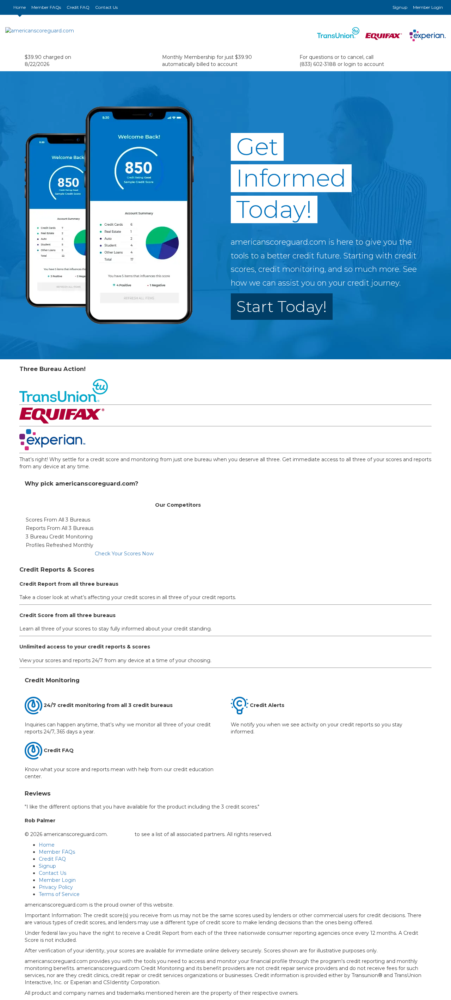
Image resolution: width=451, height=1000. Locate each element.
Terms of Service (59, 894)
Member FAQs (46, 7)
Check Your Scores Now (124, 553)
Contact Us (106, 7)
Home (21, 7)
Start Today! (281, 306)
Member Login (428, 7)
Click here (121, 834)
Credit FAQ (78, 7)
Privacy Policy (56, 887)
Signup (400, 7)
